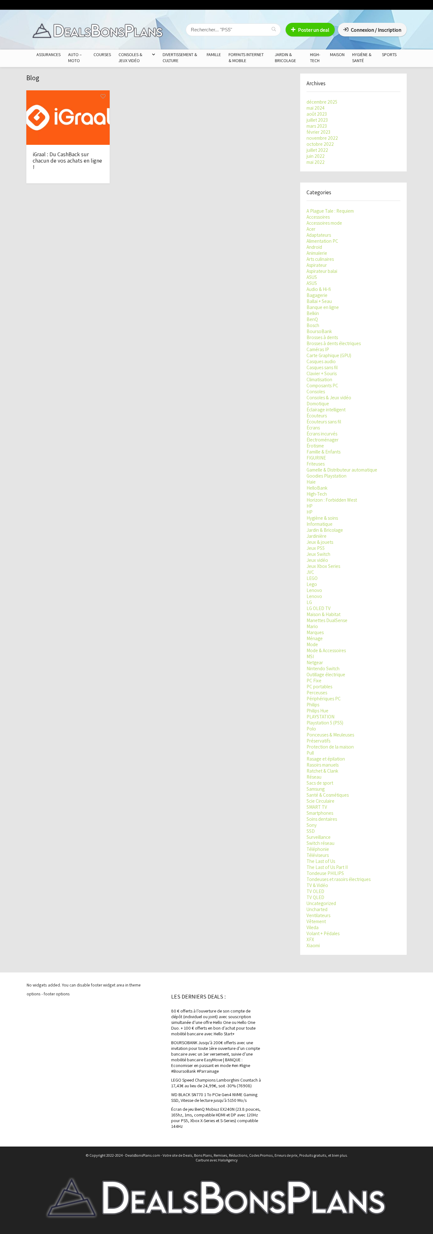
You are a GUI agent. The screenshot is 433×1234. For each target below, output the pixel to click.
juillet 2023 (317, 120)
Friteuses (316, 464)
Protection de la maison (330, 747)
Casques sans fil (322, 367)
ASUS (312, 277)
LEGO (312, 578)
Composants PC (322, 385)
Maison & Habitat (323, 614)
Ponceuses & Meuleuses (330, 735)
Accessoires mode (324, 223)
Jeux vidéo (317, 560)
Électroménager (323, 440)
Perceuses (317, 693)
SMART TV (317, 807)
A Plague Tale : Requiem (330, 211)
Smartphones (320, 813)
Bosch (313, 325)
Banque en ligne (323, 307)
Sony (312, 825)
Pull (310, 753)
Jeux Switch (318, 554)
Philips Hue (317, 711)
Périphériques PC (324, 699)
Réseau (314, 777)
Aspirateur (317, 265)
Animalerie (317, 253)
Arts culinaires (320, 259)
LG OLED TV (319, 608)
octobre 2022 (320, 144)
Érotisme (315, 446)
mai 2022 (316, 162)
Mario (312, 626)
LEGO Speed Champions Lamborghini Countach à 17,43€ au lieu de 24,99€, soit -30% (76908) (216, 1083)
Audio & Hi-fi (319, 289)
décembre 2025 (322, 102)
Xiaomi (313, 945)
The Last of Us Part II (327, 867)
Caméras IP (318, 349)
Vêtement (316, 921)
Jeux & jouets (320, 542)
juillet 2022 (317, 150)
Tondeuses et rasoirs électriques (339, 879)
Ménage (315, 638)
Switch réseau (320, 843)
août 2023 (317, 114)
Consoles (316, 392)
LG (309, 602)
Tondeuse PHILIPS (325, 873)
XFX (310, 939)
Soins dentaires (322, 819)
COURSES (102, 54)
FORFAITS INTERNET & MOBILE (246, 57)
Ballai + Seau (319, 301)
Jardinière (316, 536)
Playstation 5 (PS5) (325, 723)
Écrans (313, 428)
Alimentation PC (322, 241)
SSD (311, 831)
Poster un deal (313, 30)
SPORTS (389, 54)
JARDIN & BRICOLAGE (285, 57)
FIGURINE (316, 458)
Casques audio (321, 361)
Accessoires (318, 217)
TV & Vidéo (317, 885)
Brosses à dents (322, 337)
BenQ (312, 319)
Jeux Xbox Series (323, 566)
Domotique (318, 404)
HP (310, 506)
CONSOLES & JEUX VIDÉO (130, 57)
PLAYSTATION (320, 717)
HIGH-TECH (315, 57)
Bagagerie (317, 295)
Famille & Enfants (323, 452)
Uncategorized (321, 903)
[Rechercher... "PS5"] (274, 29)
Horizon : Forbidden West (332, 500)
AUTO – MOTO (75, 57)
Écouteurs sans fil (324, 422)
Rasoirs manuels (323, 765)
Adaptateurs (319, 235)
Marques (315, 632)
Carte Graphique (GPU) (329, 355)
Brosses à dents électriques (334, 343)
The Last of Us (321, 861)
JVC (310, 572)
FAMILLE (214, 54)
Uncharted (317, 909)
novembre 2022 (322, 138)
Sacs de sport (320, 783)
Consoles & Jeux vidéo (329, 398)
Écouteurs (317, 416)
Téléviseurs (318, 855)
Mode (312, 644)
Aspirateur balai (322, 271)
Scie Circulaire (320, 801)
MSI (310, 656)
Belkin (313, 313)
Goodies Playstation (326, 476)
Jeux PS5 (316, 548)
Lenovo (314, 590)
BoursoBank (319, 331)
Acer (311, 229)
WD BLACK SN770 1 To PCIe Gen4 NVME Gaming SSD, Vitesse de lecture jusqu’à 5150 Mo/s (214, 1097)
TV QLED (315, 897)
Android (314, 247)
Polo (311, 729)
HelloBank (317, 488)
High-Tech (317, 494)
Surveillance (319, 837)
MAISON (337, 54)
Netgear (315, 662)
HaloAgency (228, 1160)
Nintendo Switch (323, 668)
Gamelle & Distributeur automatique (342, 470)
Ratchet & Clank (322, 771)
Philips (313, 705)
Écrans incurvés (322, 434)
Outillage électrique (326, 675)
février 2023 (318, 132)
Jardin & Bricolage (325, 530)
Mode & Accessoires (326, 650)
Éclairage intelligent (326, 410)
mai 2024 (316, 108)
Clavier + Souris (322, 373)
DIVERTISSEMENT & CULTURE (180, 57)
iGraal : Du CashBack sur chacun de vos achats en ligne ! (67, 160)
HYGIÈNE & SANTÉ (362, 57)
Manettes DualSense (327, 620)
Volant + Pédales (323, 933)
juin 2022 (316, 156)
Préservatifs (318, 741)
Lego (312, 584)
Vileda (313, 927)
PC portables (319, 687)
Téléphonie (318, 849)
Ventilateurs (318, 915)
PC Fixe (314, 681)
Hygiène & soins (322, 518)
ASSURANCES (48, 54)
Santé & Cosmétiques (328, 795)
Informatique (320, 524)
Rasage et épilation (326, 759)
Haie (311, 482)
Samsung (316, 789)
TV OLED (315, 891)
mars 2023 (317, 126)
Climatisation (319, 379)
